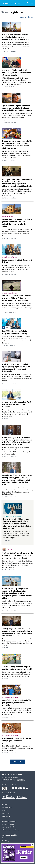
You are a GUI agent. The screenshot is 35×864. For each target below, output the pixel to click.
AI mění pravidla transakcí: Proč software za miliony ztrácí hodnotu (16, 404)
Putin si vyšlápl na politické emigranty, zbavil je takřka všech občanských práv (16, 73)
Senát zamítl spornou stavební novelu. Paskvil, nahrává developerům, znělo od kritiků (15, 37)
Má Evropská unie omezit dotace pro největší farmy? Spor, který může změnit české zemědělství (16, 298)
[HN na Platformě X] (13, 788)
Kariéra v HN (6, 813)
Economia (5, 810)
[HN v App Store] (21, 797)
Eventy (4, 838)
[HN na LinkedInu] (21, 788)
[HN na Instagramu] (19, 788)
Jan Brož (10, 549)
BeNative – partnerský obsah (12, 516)
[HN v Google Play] (8, 797)
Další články (17, 761)
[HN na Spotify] (24, 788)
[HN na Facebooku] (16, 788)
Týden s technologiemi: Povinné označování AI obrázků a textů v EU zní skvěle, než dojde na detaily (17, 108)
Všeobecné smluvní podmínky (10, 830)
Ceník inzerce (6, 816)
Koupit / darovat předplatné (10, 835)
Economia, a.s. (14, 777)
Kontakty (4, 804)
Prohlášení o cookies (8, 824)
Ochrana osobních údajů (9, 821)
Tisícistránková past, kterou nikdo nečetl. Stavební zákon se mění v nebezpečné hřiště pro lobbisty (17, 556)
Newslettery (5, 841)
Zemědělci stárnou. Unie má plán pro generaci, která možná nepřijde (16, 703)
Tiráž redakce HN (7, 807)
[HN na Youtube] (27, 788)
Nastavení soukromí (8, 827)
